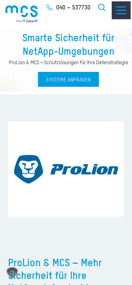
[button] (12, 273)
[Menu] (121, 10)
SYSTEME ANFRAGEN (68, 79)
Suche (102, 7)
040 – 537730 (73, 8)
